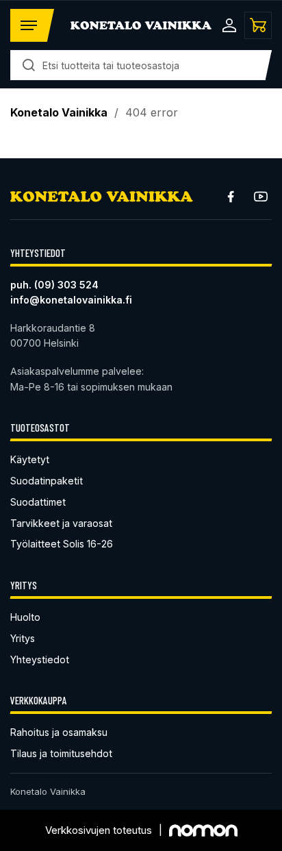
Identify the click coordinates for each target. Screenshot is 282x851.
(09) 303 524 (66, 285)
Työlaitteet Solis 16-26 (61, 544)
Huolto (25, 617)
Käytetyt (29, 459)
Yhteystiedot (39, 659)
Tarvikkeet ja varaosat (61, 523)
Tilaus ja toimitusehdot (61, 753)
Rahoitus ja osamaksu (58, 732)
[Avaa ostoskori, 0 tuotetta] (258, 25)
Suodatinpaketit (46, 480)
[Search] (29, 65)
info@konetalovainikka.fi (71, 300)
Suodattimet (38, 502)
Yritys (22, 638)
